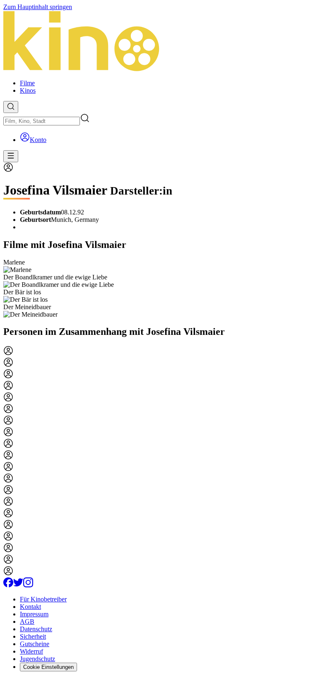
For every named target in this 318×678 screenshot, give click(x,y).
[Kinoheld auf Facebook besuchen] (8, 585)
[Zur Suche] (10, 107)
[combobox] (41, 121)
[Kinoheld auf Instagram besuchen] (28, 585)
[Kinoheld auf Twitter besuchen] (18, 585)
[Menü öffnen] (10, 156)
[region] (159, 288)
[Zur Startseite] (159, 42)
